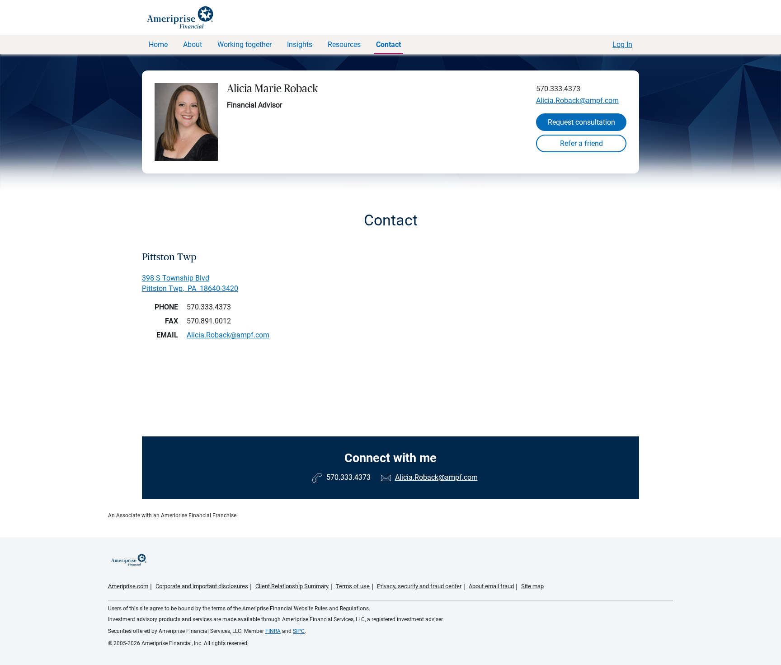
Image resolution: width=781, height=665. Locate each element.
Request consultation (581, 122)
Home (158, 44)
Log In (622, 44)
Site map (532, 586)
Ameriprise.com (128, 586)
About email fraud (491, 586)
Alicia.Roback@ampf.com (577, 100)
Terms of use (353, 586)
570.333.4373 (558, 88)
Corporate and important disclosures (201, 586)
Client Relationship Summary (292, 586)
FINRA (273, 631)
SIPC (299, 631)
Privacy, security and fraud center (419, 586)
